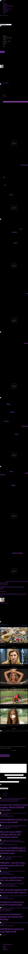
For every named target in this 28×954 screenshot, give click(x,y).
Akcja (7, 581)
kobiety (16, 433)
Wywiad (5, 7)
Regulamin (5, 949)
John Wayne (20, 581)
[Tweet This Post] (15, 88)
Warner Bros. (24, 164)
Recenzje (5, 4)
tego (4, 177)
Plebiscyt (5, 11)
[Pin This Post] (15, 89)
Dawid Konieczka (4, 83)
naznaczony (25, 425)
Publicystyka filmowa (8, 6)
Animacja (11, 581)
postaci (11, 194)
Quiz (4, 13)
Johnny (8, 404)
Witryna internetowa (5, 780)
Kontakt (4, 948)
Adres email (3, 777)
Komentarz (3, 763)
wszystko (6, 421)
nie (5, 185)
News (4, 3)
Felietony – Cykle (7, 8)
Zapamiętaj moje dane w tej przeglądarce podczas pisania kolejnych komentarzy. (13, 785)
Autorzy (4, 946)
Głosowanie (6, 10)
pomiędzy (12, 412)
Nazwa (2, 775)
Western (6, 582)
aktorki (13, 485)
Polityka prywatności (7, 944)
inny (21, 228)
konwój (15, 242)
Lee (27, 293)
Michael (26, 343)
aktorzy (11, 471)
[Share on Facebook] (15, 87)
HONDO (15, 581)
